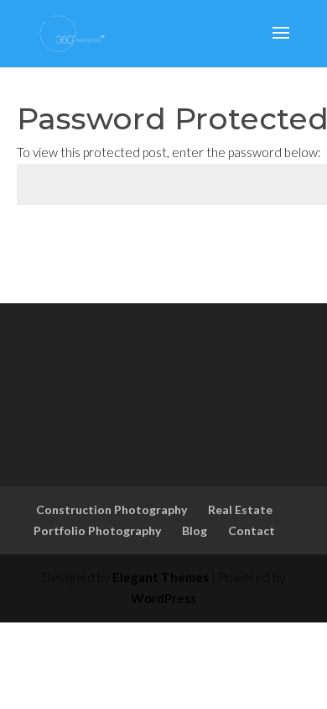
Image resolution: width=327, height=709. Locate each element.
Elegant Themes (160, 577)
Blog (194, 530)
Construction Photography (111, 509)
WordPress (163, 598)
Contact (251, 530)
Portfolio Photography (97, 530)
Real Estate (240, 509)
